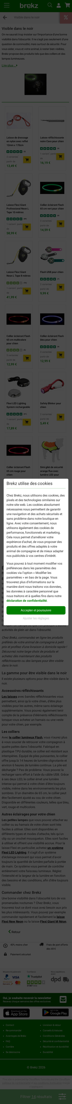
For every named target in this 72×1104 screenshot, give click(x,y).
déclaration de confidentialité (27, 600)
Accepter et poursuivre (36, 610)
